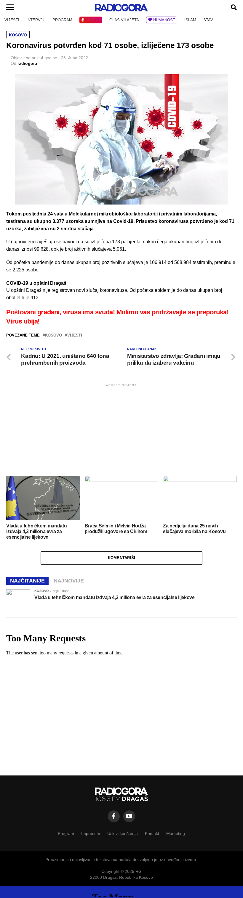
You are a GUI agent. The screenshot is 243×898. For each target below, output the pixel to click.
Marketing (175, 833)
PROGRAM (62, 20)
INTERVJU (35, 20)
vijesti (74, 335)
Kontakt (152, 833)
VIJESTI (11, 20)
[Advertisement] (121, 429)
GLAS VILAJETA (124, 20)
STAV (208, 20)
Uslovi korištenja (122, 833)
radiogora (27, 63)
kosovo (53, 335)
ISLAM (190, 20)
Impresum (90, 833)
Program (66, 833)
